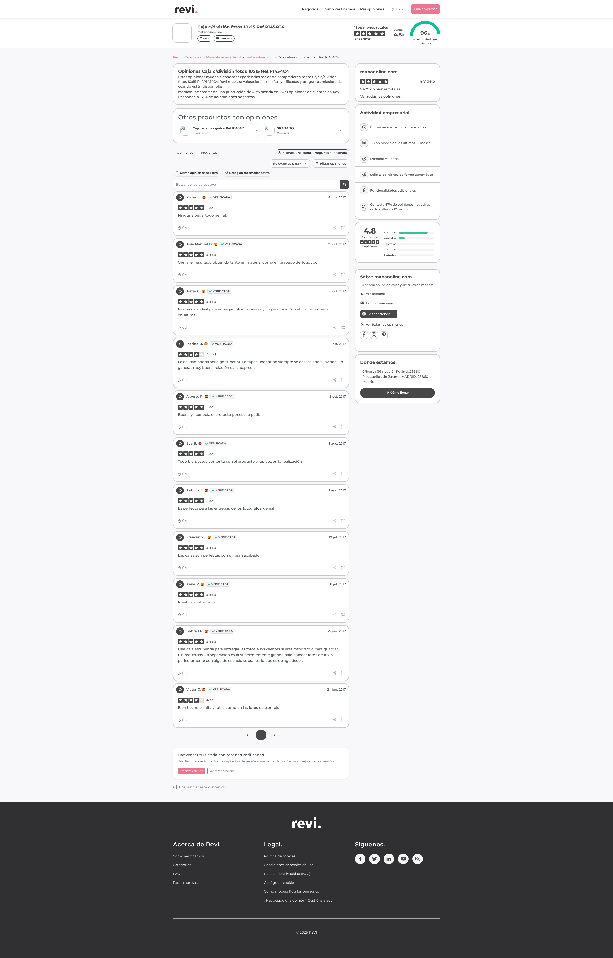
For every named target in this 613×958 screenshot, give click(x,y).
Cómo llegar (399, 392)
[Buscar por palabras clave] (344, 184)
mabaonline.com (259, 57)
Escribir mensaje (379, 303)
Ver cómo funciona (222, 770)
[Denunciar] (343, 228)
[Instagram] (374, 335)
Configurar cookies (279, 882)
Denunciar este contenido (203, 787)
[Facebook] (364, 335)
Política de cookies (279, 856)
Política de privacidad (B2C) (287, 874)
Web (206, 38)
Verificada (221, 197)
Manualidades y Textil (223, 57)
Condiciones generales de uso (288, 865)
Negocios (310, 9)
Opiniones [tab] (185, 152)
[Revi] (186, 9)
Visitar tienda (379, 314)
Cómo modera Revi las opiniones (291, 891)
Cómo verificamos (339, 9)
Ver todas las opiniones (380, 96)
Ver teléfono (375, 294)
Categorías (192, 57)
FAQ (176, 874)
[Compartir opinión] (334, 228)
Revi (176, 57)
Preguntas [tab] (209, 152)
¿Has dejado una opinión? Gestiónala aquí (299, 900)
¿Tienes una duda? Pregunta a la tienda (314, 153)
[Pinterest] (384, 335)
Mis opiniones (372, 9)
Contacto (225, 38)
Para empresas (425, 9)
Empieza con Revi (191, 770)
